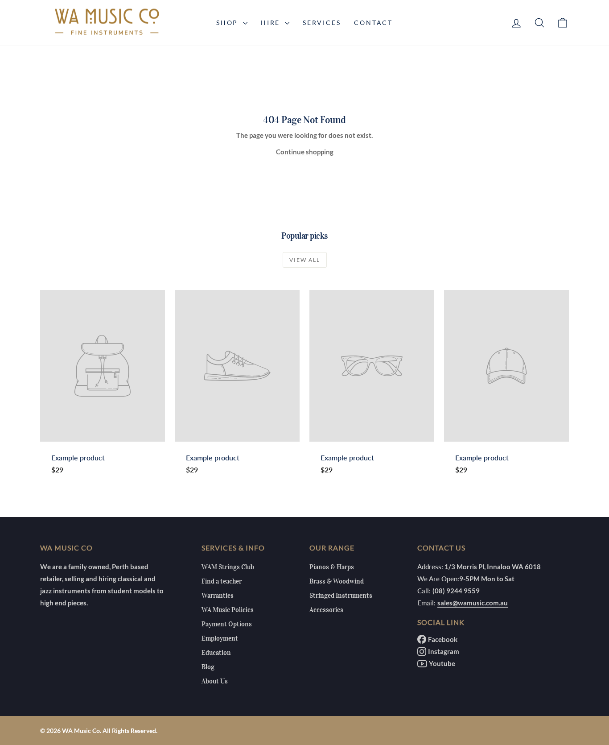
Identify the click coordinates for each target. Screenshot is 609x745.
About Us (215, 681)
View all (304, 260)
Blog (208, 667)
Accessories (326, 610)
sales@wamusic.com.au (472, 603)
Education (216, 653)
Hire (272, 22)
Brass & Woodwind (336, 581)
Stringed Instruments (340, 596)
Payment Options (227, 624)
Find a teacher (222, 581)
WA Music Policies (228, 610)
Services (322, 22)
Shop (228, 22)
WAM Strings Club (228, 567)
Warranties (218, 596)
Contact (373, 22)
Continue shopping (304, 152)
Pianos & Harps (331, 567)
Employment (220, 638)
